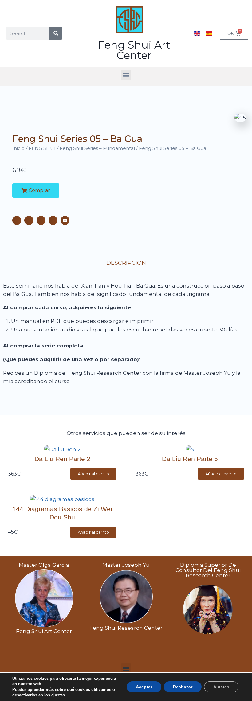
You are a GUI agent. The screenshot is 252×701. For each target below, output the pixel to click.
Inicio (18, 148)
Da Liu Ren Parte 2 (62, 458)
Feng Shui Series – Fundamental (97, 148)
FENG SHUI (42, 148)
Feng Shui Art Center (134, 50)
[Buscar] (55, 33)
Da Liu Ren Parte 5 (190, 458)
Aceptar (144, 686)
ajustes (58, 695)
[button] (126, 75)
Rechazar (182, 686)
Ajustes (221, 686)
